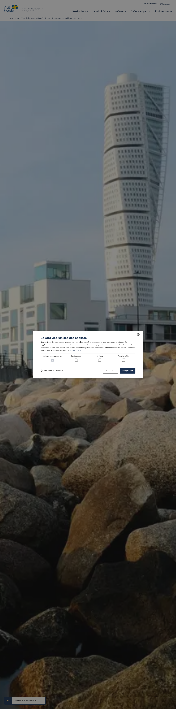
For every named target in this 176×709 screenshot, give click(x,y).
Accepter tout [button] (127, 371)
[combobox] (138, 334)
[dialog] (88, 354)
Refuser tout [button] (110, 371)
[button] (52, 370)
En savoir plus (75, 350)
